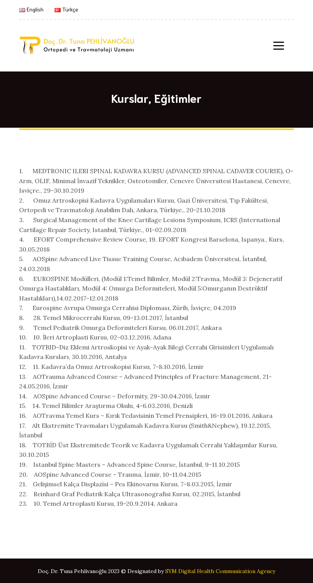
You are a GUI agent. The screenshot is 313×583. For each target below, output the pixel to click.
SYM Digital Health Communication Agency (220, 571)
